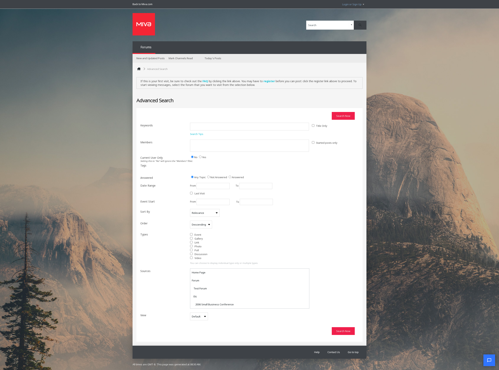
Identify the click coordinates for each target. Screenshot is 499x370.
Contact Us (333, 352)
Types (144, 234)
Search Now (343, 116)
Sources (145, 271)
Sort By (145, 211)
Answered (146, 178)
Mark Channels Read (181, 58)
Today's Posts (212, 58)
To (237, 185)
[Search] (360, 25)
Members (146, 142)
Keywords (146, 125)
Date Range (148, 185)
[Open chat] (489, 360)
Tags (143, 165)
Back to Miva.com (142, 4)
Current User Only (165, 159)
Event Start (147, 201)
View (143, 315)
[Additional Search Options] (351, 25)
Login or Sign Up (352, 4)
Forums (146, 47)
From (193, 185)
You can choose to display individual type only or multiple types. (224, 263)
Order (144, 223)
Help (317, 352)
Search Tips (196, 134)
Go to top (353, 352)
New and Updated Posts (150, 58)
